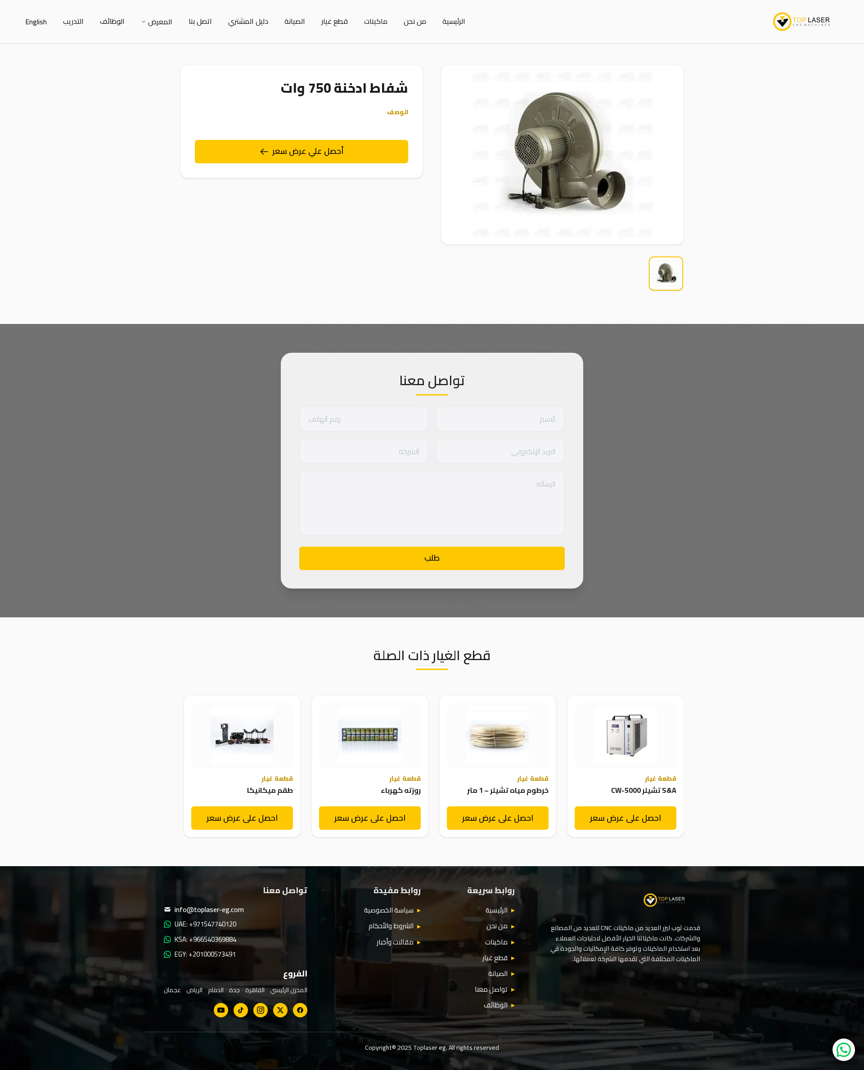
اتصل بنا (200, 21)
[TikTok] (241, 1010)
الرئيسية (453, 21)
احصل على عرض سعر (625, 817)
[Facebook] (300, 1010)
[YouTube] (221, 1010)
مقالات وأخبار (395, 942)
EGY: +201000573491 (205, 954)
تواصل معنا (491, 989)
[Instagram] (260, 1010)
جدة (234, 990)
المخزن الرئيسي (288, 990)
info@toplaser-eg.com (209, 909)
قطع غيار (334, 21)
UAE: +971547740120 (205, 924)
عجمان (172, 990)
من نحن (415, 21)
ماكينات (375, 21)
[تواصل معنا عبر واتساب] (843, 1050)
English (36, 21)
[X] (280, 1010)
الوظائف (112, 21)
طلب (432, 557)
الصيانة (294, 21)
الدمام (216, 990)
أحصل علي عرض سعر (308, 151)
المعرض (160, 21)
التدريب (73, 21)
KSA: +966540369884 (205, 939)
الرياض (194, 990)
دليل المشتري (248, 21)
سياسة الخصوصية (389, 910)
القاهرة (255, 990)
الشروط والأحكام (391, 926)
